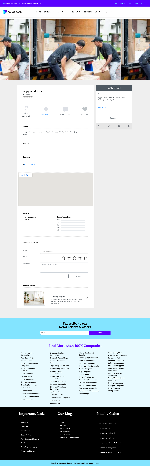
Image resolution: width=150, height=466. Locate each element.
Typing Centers (113, 391)
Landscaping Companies (88, 358)
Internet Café (55, 400)
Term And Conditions (29, 447)
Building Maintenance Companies (29, 365)
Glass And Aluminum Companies (58, 388)
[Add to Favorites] (84, 110)
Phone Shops (84, 394)
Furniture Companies (58, 381)
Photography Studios (116, 353)
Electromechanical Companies (57, 354)
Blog (107, 12)
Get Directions (46, 114)
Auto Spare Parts (27, 358)
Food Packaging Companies (56, 372)
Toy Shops (112, 380)
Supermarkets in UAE (116, 368)
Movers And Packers (86, 377)
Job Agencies (55, 403)
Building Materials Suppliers (28, 370)
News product (65, 431)
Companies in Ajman (106, 438)
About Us (24, 423)
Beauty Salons (26, 361)
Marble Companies (86, 369)
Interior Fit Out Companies (60, 398)
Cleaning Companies (29, 385)
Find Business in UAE (137, 3)
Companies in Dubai (106, 428)
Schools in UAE (114, 358)
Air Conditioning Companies (27, 354)
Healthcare (87, 12)
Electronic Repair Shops (59, 358)
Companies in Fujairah (107, 448)
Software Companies (116, 363)
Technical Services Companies (115, 374)
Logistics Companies (87, 360)
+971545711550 (102, 107)
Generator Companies (58, 384)
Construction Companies (30, 393)
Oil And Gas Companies (88, 383)
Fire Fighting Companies (59, 369)
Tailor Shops (113, 371)
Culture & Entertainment (69, 438)
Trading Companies (115, 383)
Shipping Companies (116, 360)
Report (114, 118)
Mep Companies (85, 371)
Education (61, 12)
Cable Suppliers (27, 373)
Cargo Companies (27, 379)
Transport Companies (116, 385)
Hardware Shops (56, 392)
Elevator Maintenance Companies (58, 362)
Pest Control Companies (88, 388)
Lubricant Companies (87, 363)
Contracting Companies (30, 396)
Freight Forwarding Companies (57, 377)
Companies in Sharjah (106, 433)
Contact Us (25, 427)
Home (38, 12)
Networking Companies (88, 380)
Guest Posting (120, 3)
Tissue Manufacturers (116, 378)
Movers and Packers (30, 165)
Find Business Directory (30, 439)
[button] (24, 298)
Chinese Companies (28, 382)
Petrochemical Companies (89, 391)
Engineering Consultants (59, 366)
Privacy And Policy (28, 451)
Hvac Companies (56, 395)
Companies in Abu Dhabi (107, 423)
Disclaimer (25, 443)
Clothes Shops (26, 391)
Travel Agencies (114, 388)
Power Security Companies (118, 355)
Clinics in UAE (26, 388)
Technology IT (65, 428)
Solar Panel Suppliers (116, 366)
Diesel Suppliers (27, 399)
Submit (78, 276)
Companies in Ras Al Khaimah (109, 453)
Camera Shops (26, 376)
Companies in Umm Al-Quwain (110, 443)
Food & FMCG (74, 12)
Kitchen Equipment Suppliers (86, 354)
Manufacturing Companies (89, 366)
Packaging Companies (87, 385)
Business (48, 12)
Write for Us (25, 431)
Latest (97, 12)
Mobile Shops (84, 374)
